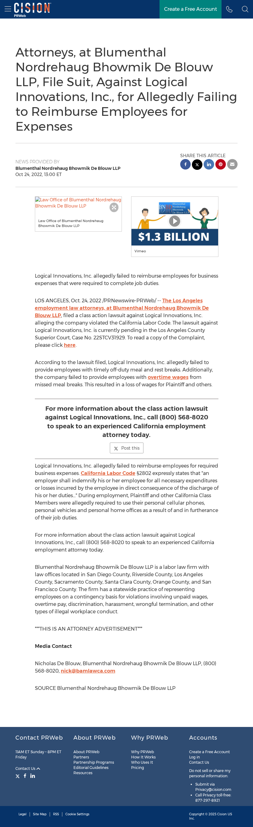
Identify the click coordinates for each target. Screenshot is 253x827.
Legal (23, 814)
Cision (222, 814)
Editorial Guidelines (91, 767)
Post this (130, 448)
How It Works (143, 757)
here (70, 345)
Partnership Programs (93, 762)
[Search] (245, 9)
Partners (81, 757)
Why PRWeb (142, 751)
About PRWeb (86, 751)
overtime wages (168, 377)
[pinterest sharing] (220, 165)
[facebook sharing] (185, 165)
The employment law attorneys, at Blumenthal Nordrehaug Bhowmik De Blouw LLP (122, 308)
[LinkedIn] (33, 776)
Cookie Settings (77, 814)
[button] (78, 203)
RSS (56, 814)
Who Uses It (142, 762)
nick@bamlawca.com (88, 671)
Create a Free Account (190, 9)
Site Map (40, 814)
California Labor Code (108, 473)
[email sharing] (232, 165)
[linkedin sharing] (209, 165)
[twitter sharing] (197, 165)
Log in (194, 757)
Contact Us (25, 768)
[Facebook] (25, 776)
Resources (83, 772)
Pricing (137, 767)
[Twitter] (18, 776)
